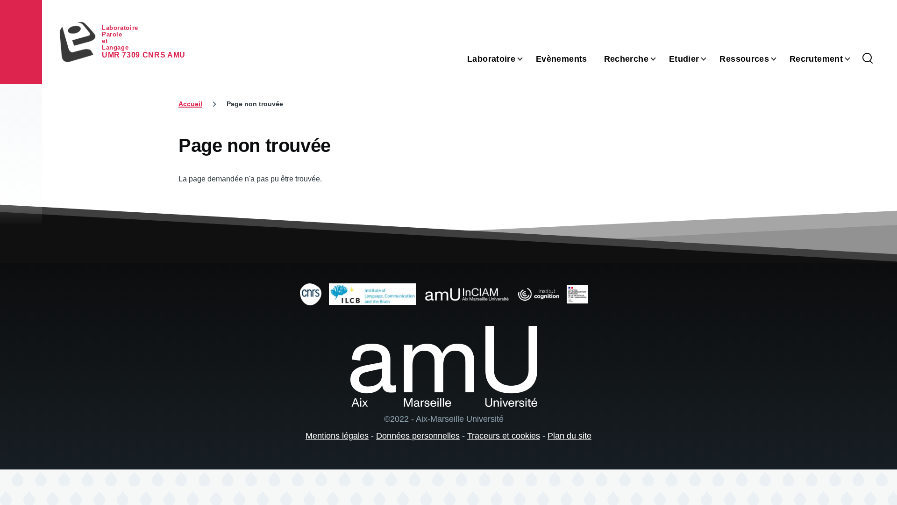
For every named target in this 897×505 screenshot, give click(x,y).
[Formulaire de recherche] (867, 59)
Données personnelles (418, 435)
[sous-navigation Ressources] (779, 59)
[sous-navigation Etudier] (709, 59)
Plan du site (569, 435)
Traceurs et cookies (503, 435)
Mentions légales (337, 435)
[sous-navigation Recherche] (658, 59)
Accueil (190, 104)
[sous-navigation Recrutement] (853, 59)
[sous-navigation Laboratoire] (525, 59)
